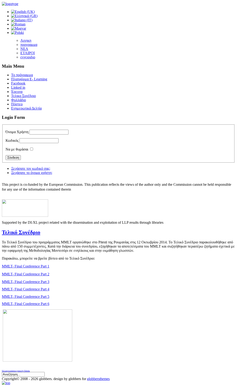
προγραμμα (28, 45)
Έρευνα (16, 92)
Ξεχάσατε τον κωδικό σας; (30, 168)
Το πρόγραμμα (22, 75)
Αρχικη (25, 40)
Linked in (18, 87)
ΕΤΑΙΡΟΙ (27, 53)
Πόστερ (17, 104)
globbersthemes (98, 379)
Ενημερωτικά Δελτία (26, 108)
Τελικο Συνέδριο (23, 96)
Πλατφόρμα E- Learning (29, 79)
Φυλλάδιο (18, 100)
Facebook (18, 83)
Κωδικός (12, 140)
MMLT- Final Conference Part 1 (25, 266)
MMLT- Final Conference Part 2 (25, 274)
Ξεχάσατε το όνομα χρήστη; (31, 173)
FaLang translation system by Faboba (16, 371)
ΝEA (24, 49)
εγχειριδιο (27, 57)
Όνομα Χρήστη (17, 132)
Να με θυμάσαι (17, 149)
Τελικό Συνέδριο (21, 232)
